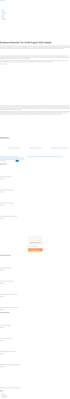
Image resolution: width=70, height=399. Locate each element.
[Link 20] (35, 170)
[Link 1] (6, 7)
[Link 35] (35, 301)
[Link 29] (35, 262)
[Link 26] (35, 210)
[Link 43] (35, 358)
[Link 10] (19, 54)
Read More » (2, 178)
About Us (3, 12)
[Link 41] (35, 345)
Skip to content (2, 0)
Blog (3, 10)
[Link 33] (35, 288)
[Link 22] (35, 184)
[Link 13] (19, 135)
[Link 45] (7, 382)
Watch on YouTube (3, 63)
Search (1, 160)
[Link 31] (35, 275)
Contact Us (4, 13)
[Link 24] (35, 197)
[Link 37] (35, 319)
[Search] (17, 161)
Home (3, 9)
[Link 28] (7, 234)
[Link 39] (35, 332)
